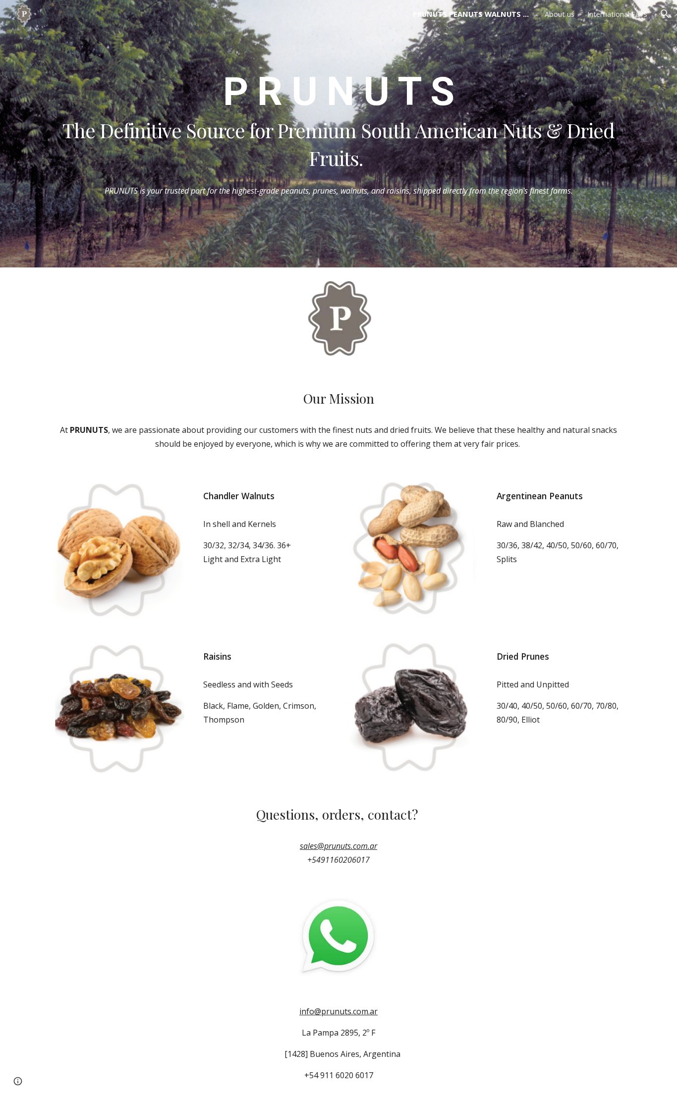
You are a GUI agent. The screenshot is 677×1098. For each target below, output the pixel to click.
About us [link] (559, 14)
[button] (665, 14)
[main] (338, 119)
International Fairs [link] (617, 14)
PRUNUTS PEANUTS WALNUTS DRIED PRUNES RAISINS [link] (472, 14)
